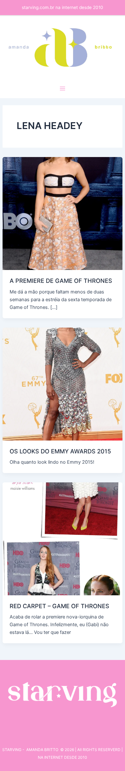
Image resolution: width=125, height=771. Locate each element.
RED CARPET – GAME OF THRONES (59, 605)
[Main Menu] (62, 88)
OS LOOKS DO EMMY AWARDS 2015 (60, 451)
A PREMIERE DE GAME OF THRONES (61, 280)
